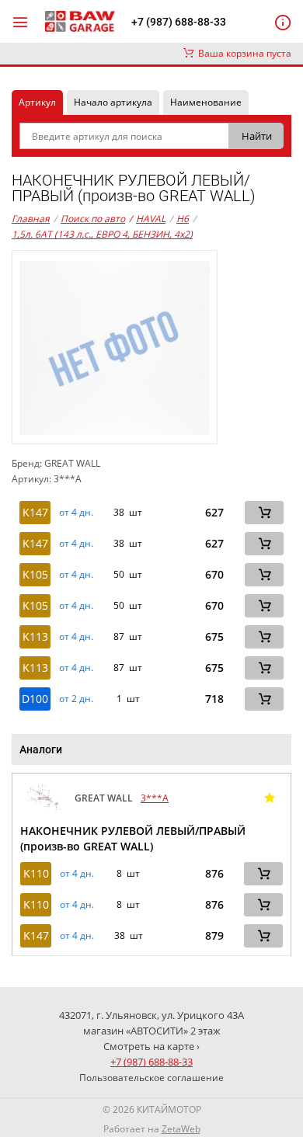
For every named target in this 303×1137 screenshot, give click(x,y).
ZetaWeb (181, 1128)
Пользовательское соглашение (151, 1077)
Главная (31, 218)
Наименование (206, 102)
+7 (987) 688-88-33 (178, 22)
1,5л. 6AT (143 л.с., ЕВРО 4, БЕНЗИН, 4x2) (102, 234)
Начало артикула (113, 102)
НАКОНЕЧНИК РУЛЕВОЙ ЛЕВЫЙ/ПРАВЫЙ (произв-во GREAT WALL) (133, 838)
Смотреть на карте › (151, 1046)
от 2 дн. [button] (76, 699)
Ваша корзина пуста (242, 53)
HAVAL (147, 218)
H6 (182, 218)
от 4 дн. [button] (76, 512)
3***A (155, 798)
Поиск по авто (93, 218)
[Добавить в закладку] (269, 798)
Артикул (37, 102)
